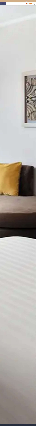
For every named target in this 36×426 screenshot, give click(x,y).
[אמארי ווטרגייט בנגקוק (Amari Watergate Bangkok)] (29, 4)
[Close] (1, 1)
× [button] (34, 424)
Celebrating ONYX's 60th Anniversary (16, 1)
